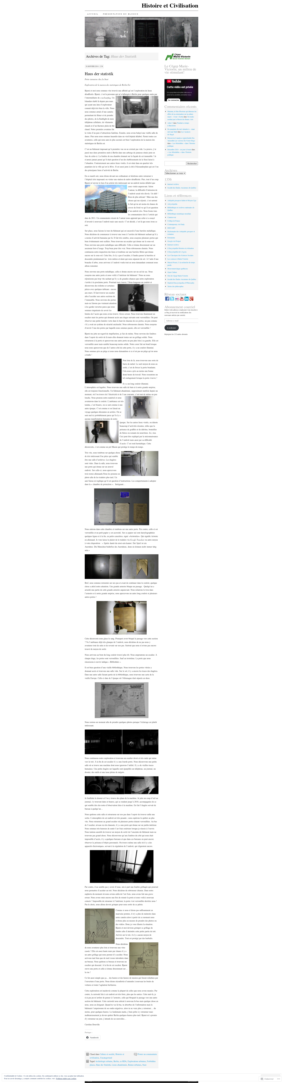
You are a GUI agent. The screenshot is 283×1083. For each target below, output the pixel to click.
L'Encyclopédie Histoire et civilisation (180, 248)
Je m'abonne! (171, 328)
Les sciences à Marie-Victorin (177, 259)
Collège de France (173, 221)
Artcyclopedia (172, 204)
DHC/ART (171, 228)
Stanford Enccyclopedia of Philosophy (180, 283)
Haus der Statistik (103, 1064)
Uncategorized (106, 1057)
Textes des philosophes (175, 286)
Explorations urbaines (137, 1061)
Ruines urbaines (134, 1064)
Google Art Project (174, 241)
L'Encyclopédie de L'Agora (176, 252)
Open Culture (172, 272)
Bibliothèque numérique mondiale (179, 213)
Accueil (92, 14)
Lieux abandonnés (119, 1064)
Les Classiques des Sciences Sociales (180, 255)
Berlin (116, 1061)
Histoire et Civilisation (170, 5)
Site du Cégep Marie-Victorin (177, 275)
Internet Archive (173, 184)
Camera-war (171, 217)
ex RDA (123, 1061)
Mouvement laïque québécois (177, 268)
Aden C (170, 123)
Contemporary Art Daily (176, 224)
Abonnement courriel (179, 306)
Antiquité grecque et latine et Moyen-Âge (181, 200)
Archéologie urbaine (103, 1061)
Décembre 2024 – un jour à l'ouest (179, 149)
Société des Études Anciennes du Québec (181, 187)
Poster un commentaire (147, 1054)
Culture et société (107, 1054)
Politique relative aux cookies (66, 1078)
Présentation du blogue (120, 14)
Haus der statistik (99, 73)
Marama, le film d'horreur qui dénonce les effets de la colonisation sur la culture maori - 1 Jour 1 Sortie (181, 114)
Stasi (144, 1064)
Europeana (171, 237)
